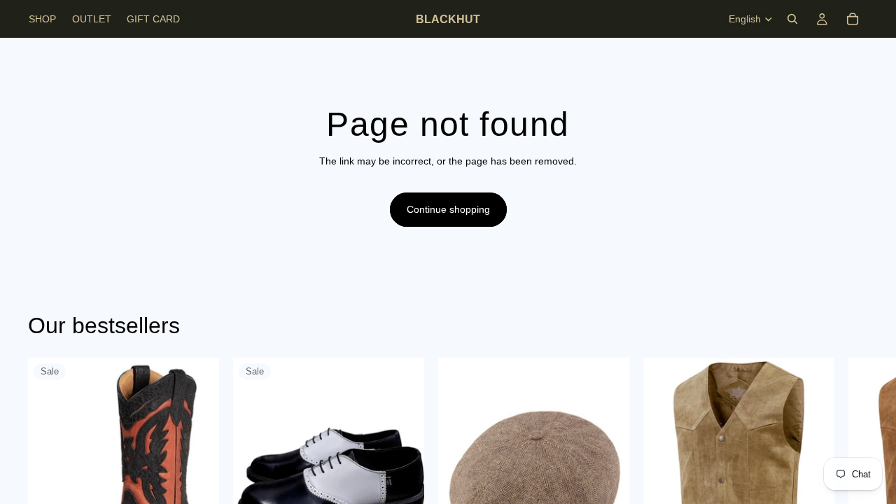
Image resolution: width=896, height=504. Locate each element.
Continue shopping (448, 209)
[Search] (792, 19)
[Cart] (852, 19)
